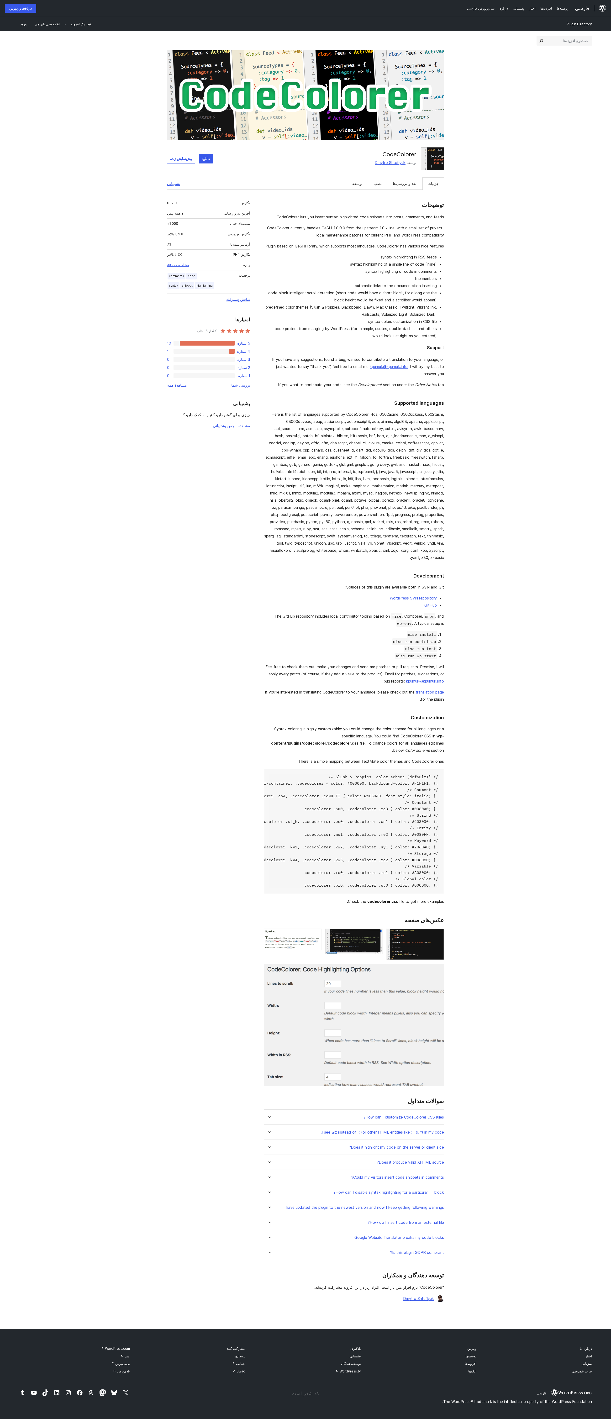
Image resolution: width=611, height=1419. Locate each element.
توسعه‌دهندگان (351, 1363)
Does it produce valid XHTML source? (410, 1162)
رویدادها (239, 1356)
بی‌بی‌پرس (120, 1363)
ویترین (471, 1348)
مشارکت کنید (236, 1348)
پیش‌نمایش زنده (181, 159)
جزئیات (433, 183)
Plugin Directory (579, 24)
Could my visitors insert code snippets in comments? (397, 1177)
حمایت (238, 1363)
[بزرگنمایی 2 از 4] (376, 935)
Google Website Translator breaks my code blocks (399, 1237)
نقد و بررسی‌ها (404, 183)
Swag (238, 1371)
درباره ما (586, 1348)
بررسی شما (240, 385)
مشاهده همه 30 (178, 265)
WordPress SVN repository (413, 598)
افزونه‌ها (470, 1363)
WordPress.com (115, 1348)
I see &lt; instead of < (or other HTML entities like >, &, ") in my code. (382, 1132)
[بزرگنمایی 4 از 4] (437, 970)
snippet (187, 285)
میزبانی (586, 1363)
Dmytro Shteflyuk (390, 162)
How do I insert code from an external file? (406, 1222)
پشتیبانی (173, 183)
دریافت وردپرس (20, 8)
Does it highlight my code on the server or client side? (396, 1147)
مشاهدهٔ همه (177, 385)
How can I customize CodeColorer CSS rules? (403, 1117)
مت (125, 1356)
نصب (378, 183)
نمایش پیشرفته (238, 299)
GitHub (430, 605)
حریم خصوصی (581, 1371)
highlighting (204, 285)
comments (176, 276)
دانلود (206, 159)
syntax (173, 285)
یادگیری (355, 1348)
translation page (430, 692)
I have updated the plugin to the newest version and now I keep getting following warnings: (363, 1207)
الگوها (472, 1371)
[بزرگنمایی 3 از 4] (315, 935)
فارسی (541, 1393)
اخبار (588, 1356)
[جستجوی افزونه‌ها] (541, 41)
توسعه (357, 183)
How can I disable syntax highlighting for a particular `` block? (389, 1192)
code (191, 276)
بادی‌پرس (121, 1371)
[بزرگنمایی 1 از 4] (437, 935)
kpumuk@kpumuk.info (389, 366)
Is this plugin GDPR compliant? (417, 1252)
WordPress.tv (348, 1371)
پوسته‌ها (470, 1356)
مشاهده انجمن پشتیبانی (231, 425)
